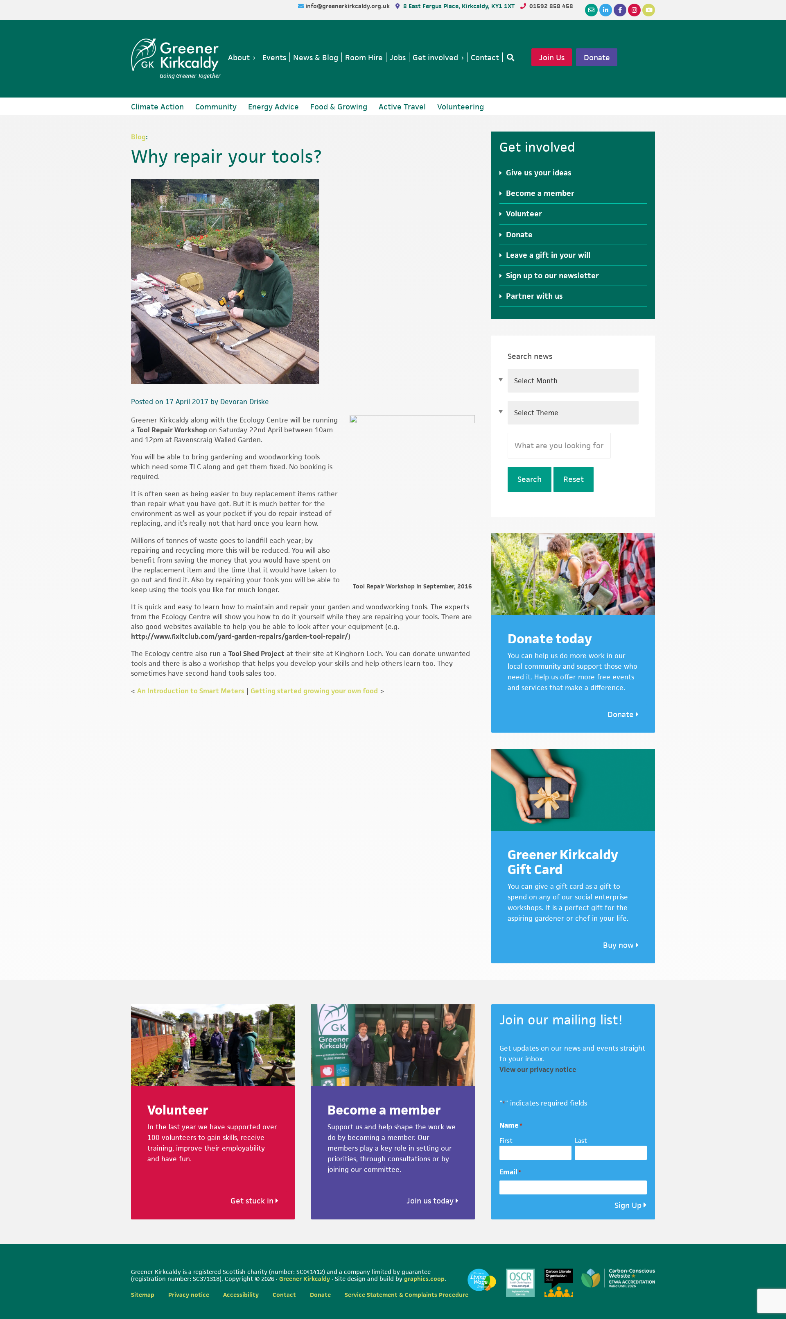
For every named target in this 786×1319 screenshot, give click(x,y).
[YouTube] (648, 10)
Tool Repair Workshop (173, 429)
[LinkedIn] (605, 10)
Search (529, 479)
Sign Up (627, 1205)
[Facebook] (620, 10)
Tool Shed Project (256, 653)
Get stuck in (253, 1201)
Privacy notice (188, 1295)
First (506, 1140)
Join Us (552, 57)
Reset (573, 479)
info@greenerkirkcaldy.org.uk (348, 6)
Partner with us (534, 296)
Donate (597, 57)
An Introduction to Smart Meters (190, 690)
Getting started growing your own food (314, 690)
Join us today (431, 1201)
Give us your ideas (538, 173)
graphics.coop (424, 1279)
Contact (284, 1295)
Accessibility (241, 1295)
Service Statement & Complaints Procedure (406, 1295)
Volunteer (524, 214)
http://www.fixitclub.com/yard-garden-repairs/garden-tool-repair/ (239, 636)
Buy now (619, 945)
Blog (138, 136)
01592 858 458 (551, 6)
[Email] (591, 10)
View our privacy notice (537, 1069)
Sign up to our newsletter (552, 275)
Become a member (540, 193)
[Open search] (509, 57)
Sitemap (142, 1295)
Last (581, 1140)
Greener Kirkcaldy (176, 55)
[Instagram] (634, 10)
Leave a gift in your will (548, 255)
